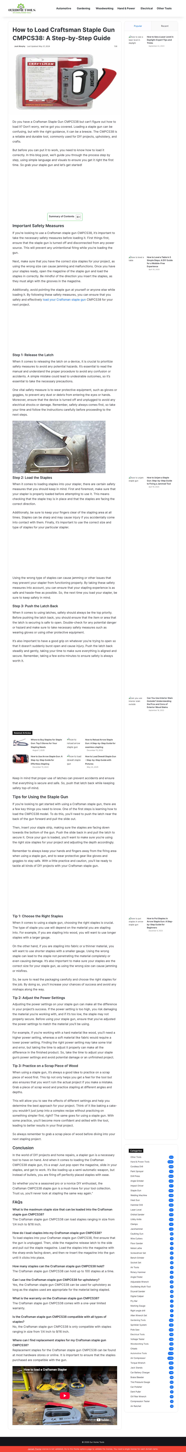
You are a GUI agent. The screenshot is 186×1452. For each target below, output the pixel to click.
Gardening (83, 8)
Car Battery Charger (140, 1372)
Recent (164, 26)
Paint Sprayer (136, 1171)
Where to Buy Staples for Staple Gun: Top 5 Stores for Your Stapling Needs (46, 743)
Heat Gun (135, 1200)
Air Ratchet (135, 1406)
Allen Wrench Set (138, 1315)
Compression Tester (140, 1401)
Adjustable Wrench (139, 1282)
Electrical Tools (137, 1334)
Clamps (134, 1224)
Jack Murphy (19, 46)
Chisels (133, 1348)
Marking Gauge (137, 1306)
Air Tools (134, 1267)
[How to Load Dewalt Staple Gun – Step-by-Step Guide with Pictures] (75, 760)
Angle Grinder (137, 1181)
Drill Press (135, 1176)
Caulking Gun (136, 1233)
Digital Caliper (137, 1296)
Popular (138, 26)
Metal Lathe (136, 1248)
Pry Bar (133, 1301)
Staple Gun (135, 1190)
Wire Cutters (136, 1238)
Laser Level (135, 1209)
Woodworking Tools (139, 1344)
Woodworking (104, 8)
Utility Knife (135, 1219)
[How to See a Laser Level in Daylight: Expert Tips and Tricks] (137, 144)
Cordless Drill (136, 1166)
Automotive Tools (138, 1353)
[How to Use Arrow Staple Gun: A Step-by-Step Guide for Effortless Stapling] (21, 759)
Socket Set (135, 1262)
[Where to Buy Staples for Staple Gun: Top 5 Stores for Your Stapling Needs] (21, 742)
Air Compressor (137, 1358)
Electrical (147, 8)
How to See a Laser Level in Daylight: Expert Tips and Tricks (160, 40)
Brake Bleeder (137, 1377)
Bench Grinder (137, 1257)
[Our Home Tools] (22, 8)
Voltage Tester (137, 1339)
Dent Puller (135, 1391)
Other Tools (164, 8)
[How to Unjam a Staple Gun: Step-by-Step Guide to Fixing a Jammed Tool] (137, 585)
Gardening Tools (138, 1320)
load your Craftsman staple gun (64, 299)
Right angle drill (137, 1310)
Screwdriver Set (138, 1253)
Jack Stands (136, 1367)
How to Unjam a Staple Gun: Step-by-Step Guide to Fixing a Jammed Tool (159, 480)
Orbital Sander (137, 1214)
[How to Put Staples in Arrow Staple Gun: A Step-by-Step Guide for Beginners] (137, 1026)
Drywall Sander (137, 1291)
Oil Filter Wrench (138, 1396)
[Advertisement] (64, 191)
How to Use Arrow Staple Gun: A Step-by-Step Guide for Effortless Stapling (46, 760)
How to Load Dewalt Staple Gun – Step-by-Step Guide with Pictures (100, 760)
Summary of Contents (61, 216)
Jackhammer (136, 1229)
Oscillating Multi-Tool (140, 1286)
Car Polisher (136, 1387)
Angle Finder (136, 1277)
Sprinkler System (138, 1325)
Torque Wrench (137, 1363)
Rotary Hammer (138, 1272)
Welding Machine (138, 1195)
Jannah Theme (34, 1449)
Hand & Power (126, 8)
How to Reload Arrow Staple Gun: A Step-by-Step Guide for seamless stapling (100, 743)
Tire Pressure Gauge (140, 1382)
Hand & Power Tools (139, 1162)
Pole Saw (135, 1329)
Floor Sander (136, 1243)
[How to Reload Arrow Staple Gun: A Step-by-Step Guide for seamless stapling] (75, 743)
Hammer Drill (136, 1205)
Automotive (63, 8)
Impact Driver (136, 1185)
